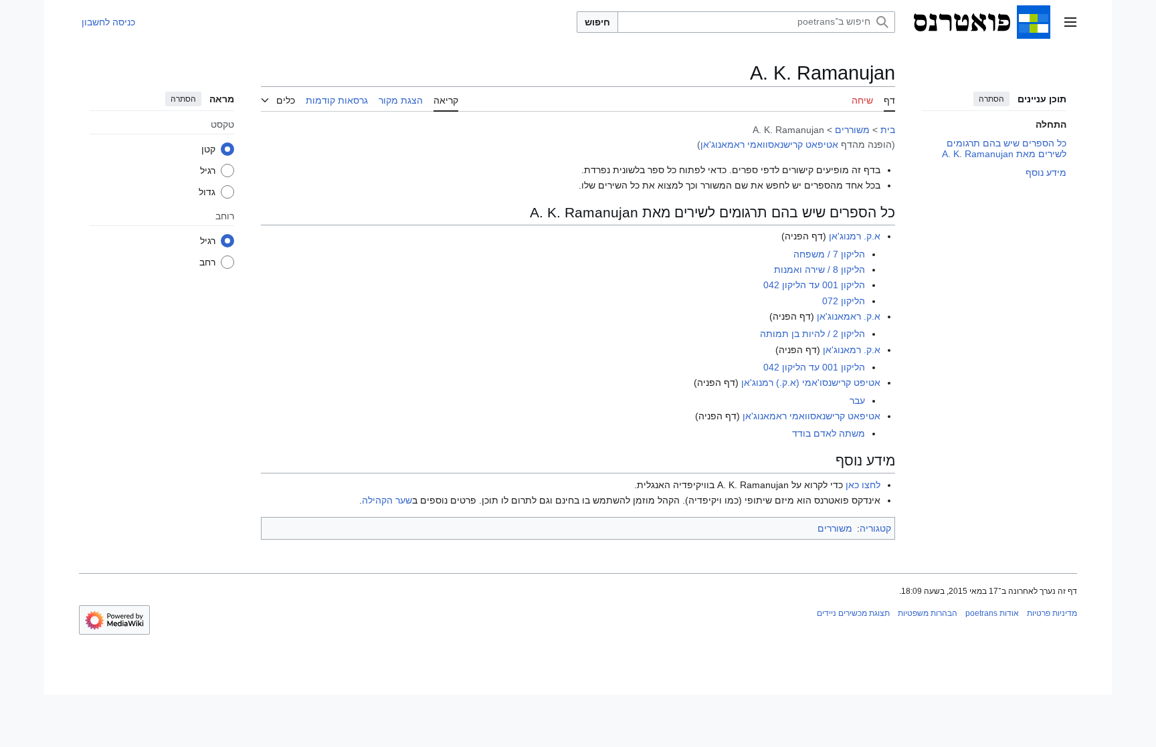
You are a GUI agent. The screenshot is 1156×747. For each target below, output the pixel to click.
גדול (207, 192)
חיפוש (597, 22)
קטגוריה (875, 528)
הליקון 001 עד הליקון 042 (814, 285)
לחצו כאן (863, 484)
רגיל (207, 170)
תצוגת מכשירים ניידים (853, 613)
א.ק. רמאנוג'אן (851, 349)
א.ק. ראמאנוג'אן (848, 316)
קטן (208, 149)
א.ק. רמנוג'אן (854, 236)
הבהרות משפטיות (927, 613)
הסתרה (991, 99)
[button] (1070, 22)
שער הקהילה (387, 500)
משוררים (852, 129)
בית (887, 129)
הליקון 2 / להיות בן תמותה (812, 333)
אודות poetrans (992, 613)
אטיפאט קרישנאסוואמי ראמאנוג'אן (769, 144)
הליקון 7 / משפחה (829, 254)
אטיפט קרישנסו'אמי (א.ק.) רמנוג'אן (810, 382)
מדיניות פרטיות (1052, 613)
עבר (857, 400)
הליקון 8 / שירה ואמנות (819, 269)
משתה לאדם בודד (828, 433)
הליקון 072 (843, 301)
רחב (207, 262)
